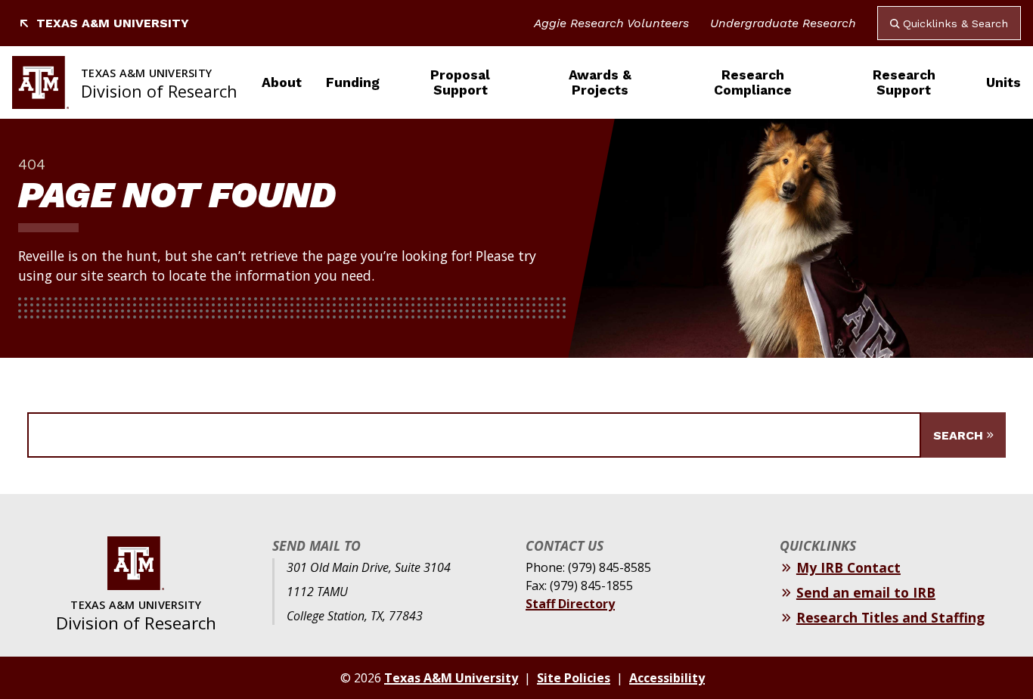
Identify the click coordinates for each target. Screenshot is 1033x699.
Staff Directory (570, 603)
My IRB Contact (848, 567)
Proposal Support (460, 82)
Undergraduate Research (783, 23)
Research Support (904, 82)
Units (1003, 82)
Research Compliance (753, 82)
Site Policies (573, 677)
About (282, 82)
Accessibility (667, 677)
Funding (353, 82)
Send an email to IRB (865, 592)
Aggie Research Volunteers (611, 23)
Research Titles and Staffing (890, 617)
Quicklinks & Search (955, 23)
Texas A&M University (112, 23)
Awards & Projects (600, 82)
